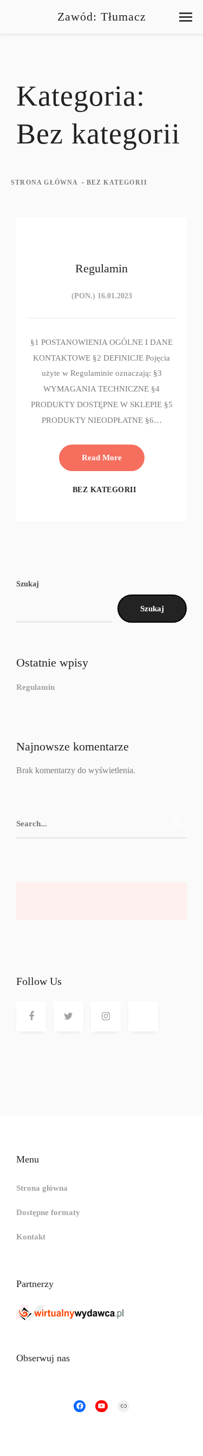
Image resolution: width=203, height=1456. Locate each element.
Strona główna (44, 182)
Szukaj (27, 584)
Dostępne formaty (48, 1212)
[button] (185, 17)
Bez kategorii (104, 490)
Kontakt (30, 1236)
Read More (102, 457)
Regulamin (35, 687)
